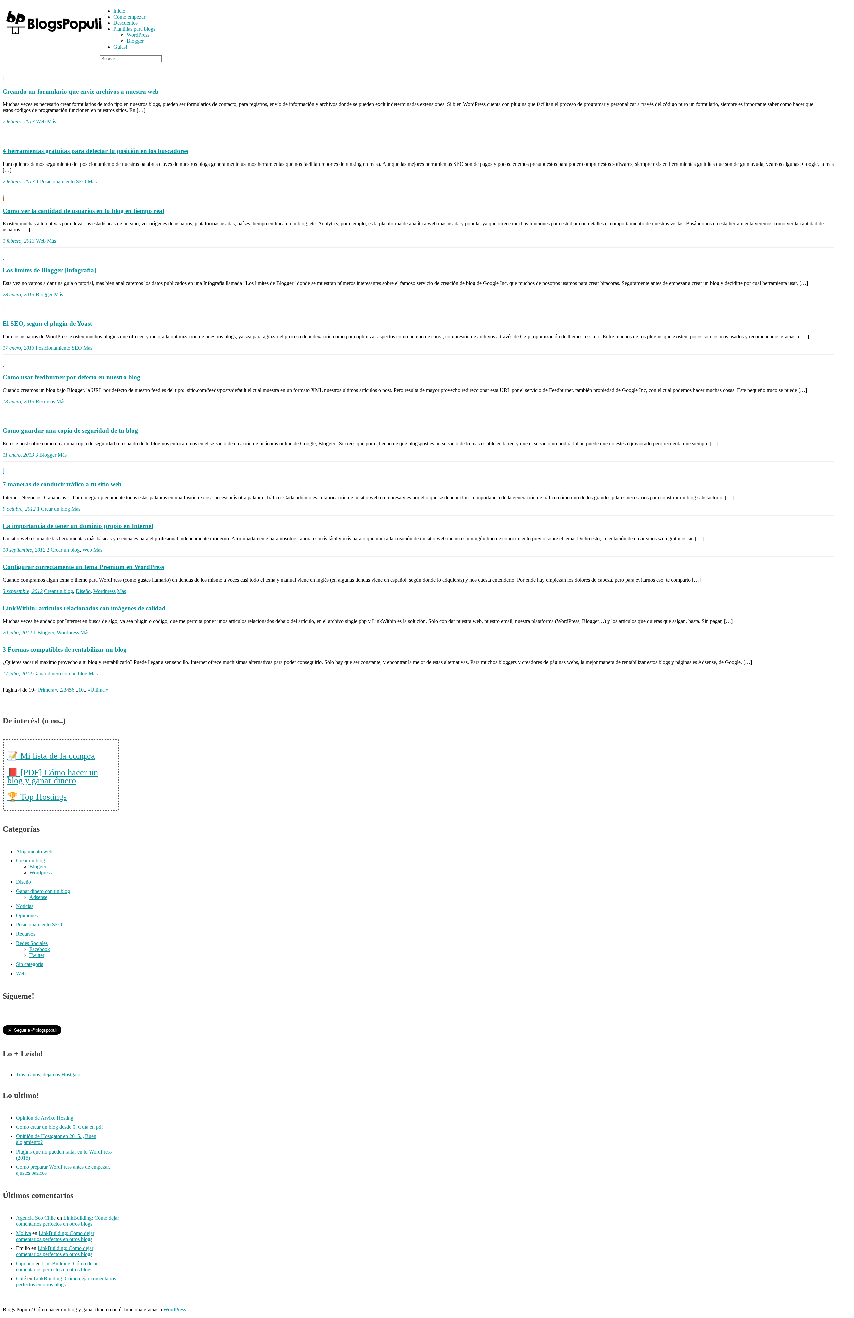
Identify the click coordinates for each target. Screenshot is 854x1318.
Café (21, 1278)
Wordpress (104, 591)
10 (81, 690)
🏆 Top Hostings (37, 797)
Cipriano (25, 1263)
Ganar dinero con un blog (60, 673)
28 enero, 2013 (18, 294)
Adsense (38, 897)
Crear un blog (55, 509)
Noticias (24, 906)
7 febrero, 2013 (19, 121)
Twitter (36, 955)
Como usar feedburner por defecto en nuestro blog (71, 377)
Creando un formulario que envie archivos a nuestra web (81, 91)
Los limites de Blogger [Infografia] (49, 270)
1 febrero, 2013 (19, 241)
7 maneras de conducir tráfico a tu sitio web (62, 484)
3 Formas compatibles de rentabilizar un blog (65, 649)
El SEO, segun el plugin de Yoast (47, 323)
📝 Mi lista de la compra (51, 756)
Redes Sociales (32, 943)
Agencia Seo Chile (36, 1218)
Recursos (45, 401)
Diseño (83, 591)
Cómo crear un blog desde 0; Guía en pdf (59, 1127)
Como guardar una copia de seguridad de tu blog (70, 430)
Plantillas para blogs (134, 29)
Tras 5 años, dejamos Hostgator (49, 1074)
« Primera (44, 690)
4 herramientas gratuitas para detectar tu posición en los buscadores (95, 150)
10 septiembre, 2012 (24, 550)
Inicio (119, 11)
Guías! (120, 47)
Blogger (135, 41)
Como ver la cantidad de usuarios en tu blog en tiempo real (83, 210)
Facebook (39, 949)
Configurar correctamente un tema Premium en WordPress (83, 566)
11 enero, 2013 (18, 455)
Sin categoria (29, 964)
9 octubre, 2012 (19, 509)
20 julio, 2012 (17, 632)
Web (41, 121)
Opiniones (27, 915)
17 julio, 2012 (17, 673)
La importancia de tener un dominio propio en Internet (78, 525)
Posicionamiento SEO (63, 181)
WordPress (138, 35)
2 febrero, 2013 (19, 181)
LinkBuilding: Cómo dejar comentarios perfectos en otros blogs (67, 1221)
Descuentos (125, 23)
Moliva (23, 1233)
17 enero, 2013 (18, 348)
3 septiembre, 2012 (23, 591)
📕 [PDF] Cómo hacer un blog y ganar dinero (52, 776)
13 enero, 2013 (18, 401)
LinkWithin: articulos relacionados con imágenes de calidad (84, 608)
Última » (99, 690)
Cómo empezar (129, 17)
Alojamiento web (34, 851)
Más (51, 121)
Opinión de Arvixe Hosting (44, 1118)
